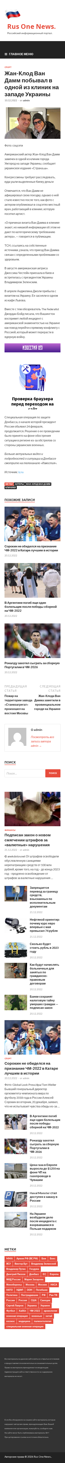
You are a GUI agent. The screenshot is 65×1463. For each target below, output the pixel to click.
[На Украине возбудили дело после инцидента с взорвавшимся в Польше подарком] (16, 1226)
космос (10, 1321)
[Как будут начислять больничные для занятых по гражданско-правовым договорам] (16, 977)
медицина (24, 1321)
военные (37, 1315)
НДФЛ (19, 1289)
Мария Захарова (33, 1279)
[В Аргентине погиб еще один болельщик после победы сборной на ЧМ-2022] (32, 598)
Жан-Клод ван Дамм (38, 484)
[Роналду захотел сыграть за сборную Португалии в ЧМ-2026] (32, 659)
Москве (42, 1284)
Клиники (10, 487)
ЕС (44, 1274)
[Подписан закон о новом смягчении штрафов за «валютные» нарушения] (32, 827)
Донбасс (34, 1274)
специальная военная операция (25, 1326)
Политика (11, 1295)
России (10, 1300)
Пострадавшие (29, 1295)
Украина (32, 1305)
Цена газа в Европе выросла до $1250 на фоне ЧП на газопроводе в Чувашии (45, 1172)
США (33, 1300)
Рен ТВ (53, 1295)
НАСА (54, 1284)
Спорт (8, 67)
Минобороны (14, 1284)
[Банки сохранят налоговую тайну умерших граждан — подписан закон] (16, 1009)
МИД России (13, 1279)
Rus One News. (31, 26)
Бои (44, 1258)
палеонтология (42, 1321)
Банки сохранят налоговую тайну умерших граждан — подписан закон (44, 1002)
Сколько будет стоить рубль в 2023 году (44, 947)
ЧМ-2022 (35, 1310)
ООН (29, 1289)
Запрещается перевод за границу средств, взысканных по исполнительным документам (44, 897)
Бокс (52, 1258)
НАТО (9, 1289)
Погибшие (41, 1289)
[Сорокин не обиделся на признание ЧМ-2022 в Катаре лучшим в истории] (32, 542)
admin (26, 100)
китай (49, 1315)
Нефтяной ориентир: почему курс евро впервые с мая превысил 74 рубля (45, 925)
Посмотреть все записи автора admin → (42, 741)
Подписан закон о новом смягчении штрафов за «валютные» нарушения (28, 840)
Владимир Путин (16, 1268)
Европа (54, 1274)
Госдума (34, 1268)
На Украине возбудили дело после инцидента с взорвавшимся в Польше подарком (43, 1221)
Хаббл (22, 1310)
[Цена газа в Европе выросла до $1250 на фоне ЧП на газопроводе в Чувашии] (16, 1177)
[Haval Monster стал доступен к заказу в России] (16, 1205)
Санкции (45, 1300)
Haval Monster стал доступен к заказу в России (43, 1196)
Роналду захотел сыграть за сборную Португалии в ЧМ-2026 (32, 665)
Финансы (10, 830)
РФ (44, 1295)
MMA (9, 1258)
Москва (30, 1284)
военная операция (17, 1315)
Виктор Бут (21, 1263)
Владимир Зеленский (43, 1263)
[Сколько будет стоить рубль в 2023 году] (16, 956)
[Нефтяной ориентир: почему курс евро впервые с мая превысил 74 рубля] (16, 932)
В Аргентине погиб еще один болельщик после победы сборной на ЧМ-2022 (31, 606)
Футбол (10, 1310)
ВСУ (8, 1263)
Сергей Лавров (14, 1305)
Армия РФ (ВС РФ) (27, 1258)
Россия (23, 1300)
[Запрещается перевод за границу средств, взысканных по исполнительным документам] (16, 900)
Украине (45, 1305)
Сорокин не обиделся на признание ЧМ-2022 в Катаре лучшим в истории (31, 548)
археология (50, 1310)
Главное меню (21, 54)
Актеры (19, 484)
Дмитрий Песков (15, 1274)
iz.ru (20, 472)
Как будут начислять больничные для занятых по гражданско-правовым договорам (44, 974)
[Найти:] (32, 773)
